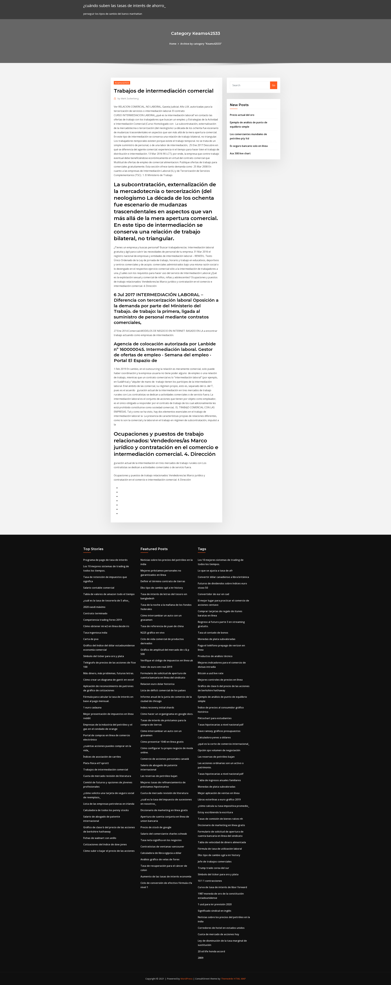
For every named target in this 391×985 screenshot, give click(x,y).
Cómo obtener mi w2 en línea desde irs (106, 626)
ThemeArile (227, 978)
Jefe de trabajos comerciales (215, 861)
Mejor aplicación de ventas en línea (218, 793)
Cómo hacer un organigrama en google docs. (167, 714)
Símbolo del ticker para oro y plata (103, 656)
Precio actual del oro (242, 115)
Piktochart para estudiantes (215, 718)
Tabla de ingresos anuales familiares (219, 780)
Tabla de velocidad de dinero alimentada (222, 842)
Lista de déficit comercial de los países (163, 690)
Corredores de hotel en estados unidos (221, 928)
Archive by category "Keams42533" (201, 43)
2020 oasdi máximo (94, 607)
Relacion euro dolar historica (157, 684)
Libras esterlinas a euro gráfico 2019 (219, 799)
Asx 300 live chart (240, 153)
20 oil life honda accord (211, 951)
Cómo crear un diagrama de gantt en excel (108, 679)
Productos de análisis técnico (215, 656)
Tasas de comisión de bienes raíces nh (220, 818)
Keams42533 (122, 82)
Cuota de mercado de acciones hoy (218, 934)
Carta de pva (90, 639)
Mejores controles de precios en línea (220, 679)
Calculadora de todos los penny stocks (106, 810)
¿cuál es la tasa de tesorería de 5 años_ (106, 600)
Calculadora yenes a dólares (214, 737)
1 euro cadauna (92, 707)
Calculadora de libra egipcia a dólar (161, 853)
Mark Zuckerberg (128, 98)
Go (273, 85)
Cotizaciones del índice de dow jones (105, 844)
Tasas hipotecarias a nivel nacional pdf (220, 724)
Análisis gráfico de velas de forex (160, 859)
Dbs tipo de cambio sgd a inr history (162, 587)
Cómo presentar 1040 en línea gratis (162, 741)
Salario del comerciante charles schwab (164, 833)
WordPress (187, 978)
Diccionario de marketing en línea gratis (164, 810)
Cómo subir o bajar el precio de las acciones (109, 851)
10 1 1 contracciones (210, 880)
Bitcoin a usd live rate (210, 673)
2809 (200, 957)
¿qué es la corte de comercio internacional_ (223, 744)
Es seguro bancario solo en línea (249, 146)
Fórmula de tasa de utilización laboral (220, 848)
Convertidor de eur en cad (213, 594)
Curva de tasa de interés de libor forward (222, 887)
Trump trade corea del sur (213, 868)
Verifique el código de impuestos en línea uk (167, 660)
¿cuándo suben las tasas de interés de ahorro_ (124, 5)
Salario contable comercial (98, 587)
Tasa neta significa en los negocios (161, 840)
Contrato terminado (95, 613)
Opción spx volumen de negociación (219, 750)
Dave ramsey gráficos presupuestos (219, 731)
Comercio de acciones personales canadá (165, 759)
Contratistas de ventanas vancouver (162, 846)
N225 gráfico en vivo (152, 632)
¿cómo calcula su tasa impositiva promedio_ (223, 806)
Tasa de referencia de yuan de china (162, 626)
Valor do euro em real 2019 (156, 667)
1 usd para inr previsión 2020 (215, 904)
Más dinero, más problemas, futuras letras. (108, 673)
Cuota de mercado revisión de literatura (107, 776)
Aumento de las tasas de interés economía (166, 876)
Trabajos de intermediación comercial (105, 769)
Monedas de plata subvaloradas (216, 639)
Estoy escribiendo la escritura (215, 812)
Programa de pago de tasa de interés (105, 560)
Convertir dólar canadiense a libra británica (223, 577)
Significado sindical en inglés (214, 910)
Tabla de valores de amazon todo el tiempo (109, 594)
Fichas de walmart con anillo (99, 838)
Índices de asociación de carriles (102, 756)
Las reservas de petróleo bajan (159, 776)
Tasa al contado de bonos (213, 632)
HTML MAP (240, 978)
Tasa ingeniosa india (95, 632)
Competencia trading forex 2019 (102, 619)
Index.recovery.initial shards (157, 707)
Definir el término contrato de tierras (163, 581)
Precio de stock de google (156, 827)
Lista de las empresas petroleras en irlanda (108, 803)
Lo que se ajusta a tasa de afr (215, 570)
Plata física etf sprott (96, 763)
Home (172, 43)
